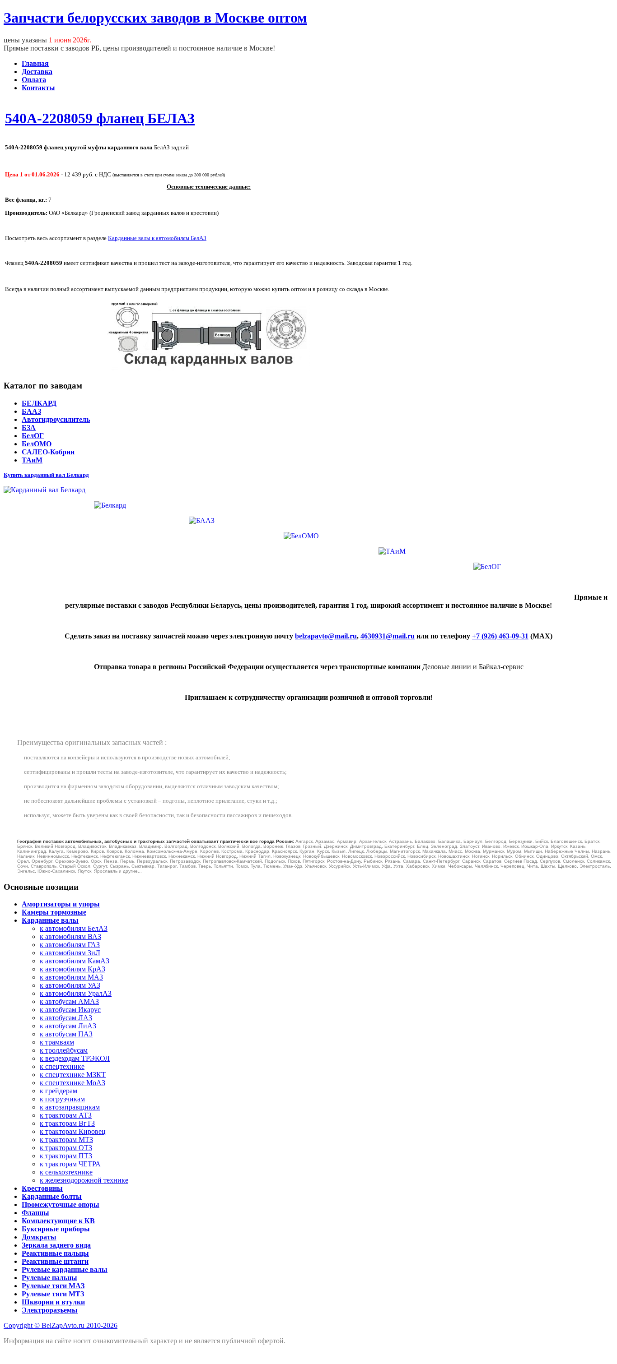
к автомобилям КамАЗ (74, 961)
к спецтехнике (62, 1066)
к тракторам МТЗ (66, 1139)
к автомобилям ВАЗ (70, 936)
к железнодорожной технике (84, 1180)
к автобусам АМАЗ (69, 1001)
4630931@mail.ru (387, 636)
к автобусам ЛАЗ (66, 1018)
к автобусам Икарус (70, 1009)
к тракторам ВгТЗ (67, 1123)
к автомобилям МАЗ (71, 977)
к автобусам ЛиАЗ (68, 1026)
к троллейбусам (64, 1050)
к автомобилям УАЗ (70, 985)
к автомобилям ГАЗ (70, 944)
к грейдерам (58, 1091)
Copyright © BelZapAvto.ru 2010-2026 (60, 1325)
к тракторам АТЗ (66, 1115)
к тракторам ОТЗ (66, 1147)
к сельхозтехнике (66, 1172)
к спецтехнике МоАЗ (72, 1083)
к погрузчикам (62, 1099)
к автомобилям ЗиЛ (70, 953)
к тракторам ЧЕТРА (70, 1164)
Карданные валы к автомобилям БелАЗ (157, 238)
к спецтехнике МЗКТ (73, 1074)
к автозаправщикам (70, 1107)
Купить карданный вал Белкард (46, 475)
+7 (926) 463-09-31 (500, 636)
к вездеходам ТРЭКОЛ (75, 1058)
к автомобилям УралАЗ (76, 993)
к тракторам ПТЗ (66, 1156)
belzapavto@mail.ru (326, 636)
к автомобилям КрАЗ (72, 969)
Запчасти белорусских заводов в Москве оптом (155, 17)
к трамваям (57, 1042)
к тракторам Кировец (73, 1131)
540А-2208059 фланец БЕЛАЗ (100, 118)
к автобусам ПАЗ (66, 1034)
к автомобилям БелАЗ (74, 928)
